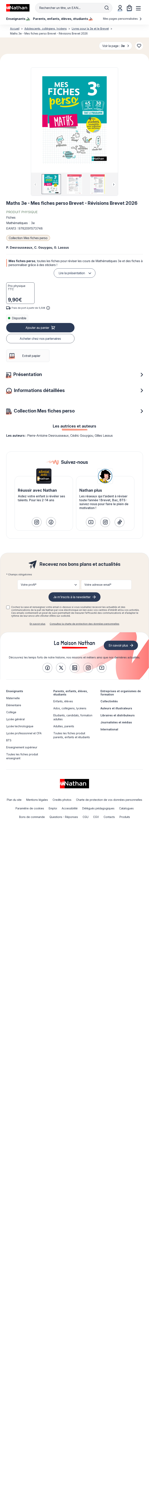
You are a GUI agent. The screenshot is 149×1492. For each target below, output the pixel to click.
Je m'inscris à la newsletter (72, 597)
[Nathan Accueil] (17, 8)
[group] (51, 184)
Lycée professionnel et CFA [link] (24, 733)
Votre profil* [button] (28, 584)
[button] (74, 120)
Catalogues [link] (126, 808)
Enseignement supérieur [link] (21, 747)
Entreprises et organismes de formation (120, 692)
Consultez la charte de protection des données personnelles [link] (84, 623)
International (109, 729)
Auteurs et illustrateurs (116, 708)
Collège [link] (11, 712)
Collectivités (109, 701)
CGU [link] (85, 817)
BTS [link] (8, 740)
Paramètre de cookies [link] (30, 808)
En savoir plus (37, 623)
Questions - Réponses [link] (63, 817)
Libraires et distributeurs (117, 715)
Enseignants (14, 691)
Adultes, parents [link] (63, 726)
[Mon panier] (129, 8)
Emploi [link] (53, 808)
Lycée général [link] (15, 719)
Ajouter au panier (37, 328)
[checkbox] (8, 607)
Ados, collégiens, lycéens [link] (69, 708)
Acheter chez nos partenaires (40, 339)
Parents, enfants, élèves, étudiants (70, 692)
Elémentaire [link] (13, 705)
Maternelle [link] (13, 698)
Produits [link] (125, 817)
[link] (37, 522)
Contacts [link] (109, 817)
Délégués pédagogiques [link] (98, 808)
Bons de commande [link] (32, 817)
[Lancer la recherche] (107, 8)
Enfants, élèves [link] (63, 701)
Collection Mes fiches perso (28, 238)
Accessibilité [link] (70, 808)
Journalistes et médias (116, 722)
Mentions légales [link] (37, 799)
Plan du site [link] (14, 799)
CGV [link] (96, 817)
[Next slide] (113, 184)
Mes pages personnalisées (121, 18)
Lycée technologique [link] (19, 726)
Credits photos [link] (62, 799)
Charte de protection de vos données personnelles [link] (109, 799)
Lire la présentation (72, 273)
